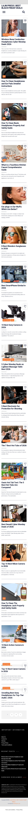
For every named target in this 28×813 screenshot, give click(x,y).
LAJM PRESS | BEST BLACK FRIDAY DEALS (11, 6)
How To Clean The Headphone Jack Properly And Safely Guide (12, 605)
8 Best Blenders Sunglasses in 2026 (13, 247)
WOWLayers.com (16, 803)
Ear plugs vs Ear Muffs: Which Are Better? (11, 208)
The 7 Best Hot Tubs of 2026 (14, 445)
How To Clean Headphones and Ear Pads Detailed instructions (13, 83)
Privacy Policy (4, 742)
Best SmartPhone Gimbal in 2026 (13, 286)
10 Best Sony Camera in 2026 (11, 326)
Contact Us (4, 739)
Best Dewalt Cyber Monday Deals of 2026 (13, 525)
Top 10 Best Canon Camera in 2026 (13, 670)
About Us (3, 737)
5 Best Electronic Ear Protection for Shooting (11, 407)
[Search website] (24, 12)
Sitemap (3, 741)
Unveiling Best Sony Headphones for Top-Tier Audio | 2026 (12, 695)
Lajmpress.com (5, 784)
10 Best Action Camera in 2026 (12, 646)
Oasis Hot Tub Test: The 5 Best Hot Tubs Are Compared (12, 485)
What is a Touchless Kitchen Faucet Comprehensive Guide (13, 167)
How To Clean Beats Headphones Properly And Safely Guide (12, 125)
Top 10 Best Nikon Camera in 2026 (13, 565)
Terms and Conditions (6, 744)
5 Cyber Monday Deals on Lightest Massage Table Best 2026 (12, 366)
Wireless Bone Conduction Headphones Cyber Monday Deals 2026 (13, 41)
